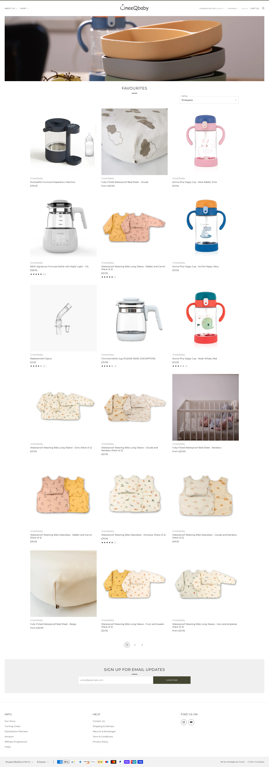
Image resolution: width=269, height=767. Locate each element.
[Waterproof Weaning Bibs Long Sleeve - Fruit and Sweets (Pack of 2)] (134, 583)
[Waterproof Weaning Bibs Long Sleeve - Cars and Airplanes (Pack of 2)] (205, 583)
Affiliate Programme (16, 741)
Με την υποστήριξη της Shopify (233, 762)
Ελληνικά (232, 8)
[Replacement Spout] (63, 318)
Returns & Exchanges (104, 731)
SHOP (23, 8)
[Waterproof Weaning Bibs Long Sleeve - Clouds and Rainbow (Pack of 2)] (134, 407)
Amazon (9, 736)
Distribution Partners (16, 731)
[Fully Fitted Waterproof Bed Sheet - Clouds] (134, 141)
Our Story (10, 721)
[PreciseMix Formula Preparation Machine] (63, 141)
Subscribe (172, 680)
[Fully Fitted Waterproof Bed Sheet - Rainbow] (205, 407)
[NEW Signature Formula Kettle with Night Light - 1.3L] (63, 226)
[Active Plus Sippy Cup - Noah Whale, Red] (205, 318)
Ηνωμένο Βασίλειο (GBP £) (212, 8)
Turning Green (12, 726)
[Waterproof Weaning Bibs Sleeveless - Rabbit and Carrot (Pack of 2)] (63, 494)
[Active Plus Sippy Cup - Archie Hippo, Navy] (205, 226)
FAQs (8, 746)
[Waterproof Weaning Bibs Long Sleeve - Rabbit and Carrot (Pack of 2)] (134, 226)
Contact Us (99, 721)
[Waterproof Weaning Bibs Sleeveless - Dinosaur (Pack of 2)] (134, 494)
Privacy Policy (100, 741)
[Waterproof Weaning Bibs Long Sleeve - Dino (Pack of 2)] (63, 407)
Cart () (254, 8)
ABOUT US (10, 8)
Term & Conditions (103, 736)
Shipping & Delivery (103, 726)
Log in (245, 8)
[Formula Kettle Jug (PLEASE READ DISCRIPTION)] (134, 318)
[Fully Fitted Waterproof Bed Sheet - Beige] (63, 583)
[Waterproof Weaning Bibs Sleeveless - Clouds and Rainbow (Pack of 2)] (205, 494)
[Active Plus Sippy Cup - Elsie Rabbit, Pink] (205, 141)
